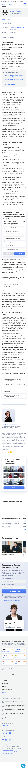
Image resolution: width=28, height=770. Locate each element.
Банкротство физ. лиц (7, 671)
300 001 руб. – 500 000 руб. (12, 231)
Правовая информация (7, 750)
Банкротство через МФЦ (8, 674)
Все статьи (4, 692)
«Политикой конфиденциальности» (12, 600)
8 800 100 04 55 (15, 11)
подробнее (8, 2)
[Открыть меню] (25, 4)
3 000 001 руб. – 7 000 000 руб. (13, 242)
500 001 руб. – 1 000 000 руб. (12, 235)
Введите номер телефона (9, 584)
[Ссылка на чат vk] (6, 739)
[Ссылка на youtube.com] (9, 733)
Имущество (5, 683)
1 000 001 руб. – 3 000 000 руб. (13, 238)
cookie (10, 1)
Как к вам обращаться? (8, 578)
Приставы (4, 686)
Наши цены (5, 677)
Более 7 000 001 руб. (11, 245)
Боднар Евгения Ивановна (17, 27)
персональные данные (6, 4)
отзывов (5, 651)
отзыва (18, 657)
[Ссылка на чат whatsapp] (9, 739)
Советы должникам (7, 689)
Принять (3, 6)
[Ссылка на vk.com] (3, 733)
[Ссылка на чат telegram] (3, 739)
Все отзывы (14, 487)
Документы (5, 680)
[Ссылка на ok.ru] (6, 733)
